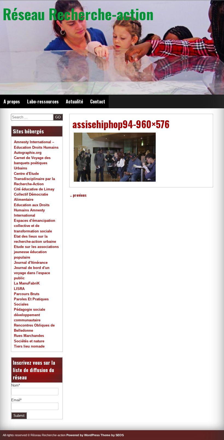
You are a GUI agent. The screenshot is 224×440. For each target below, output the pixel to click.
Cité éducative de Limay (34, 189)
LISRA (19, 289)
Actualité (74, 101)
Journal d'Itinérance (31, 263)
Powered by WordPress (83, 435)
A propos (12, 101)
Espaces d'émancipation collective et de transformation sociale (34, 225)
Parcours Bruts (26, 294)
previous (78, 195)
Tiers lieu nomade (29, 346)
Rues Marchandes (29, 336)
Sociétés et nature (29, 341)
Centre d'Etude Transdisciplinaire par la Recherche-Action (34, 179)
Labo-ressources (43, 101)
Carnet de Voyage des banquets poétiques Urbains (32, 163)
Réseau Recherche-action (78, 13)
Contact (97, 101)
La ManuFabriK (27, 283)
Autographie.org (28, 153)
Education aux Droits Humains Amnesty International (31, 210)
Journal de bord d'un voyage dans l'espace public (32, 273)
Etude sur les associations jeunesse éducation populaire (36, 252)
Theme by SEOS (112, 435)
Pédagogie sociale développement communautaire (29, 314)
